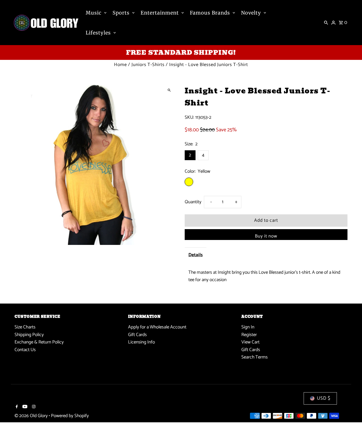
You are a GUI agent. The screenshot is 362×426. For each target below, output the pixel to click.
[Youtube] (24, 407)
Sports (121, 13)
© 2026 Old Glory (32, 416)
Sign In (247, 327)
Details (195, 255)
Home (120, 64)
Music (93, 13)
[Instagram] (33, 407)
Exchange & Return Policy (39, 342)
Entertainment (160, 13)
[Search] (326, 22)
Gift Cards (137, 334)
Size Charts (25, 327)
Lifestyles (98, 33)
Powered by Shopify (70, 416)
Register (249, 334)
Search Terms (254, 357)
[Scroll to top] (351, 413)
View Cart (250, 342)
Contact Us (25, 349)
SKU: (189, 117)
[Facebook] (16, 407)
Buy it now (266, 236)
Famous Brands (210, 13)
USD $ (323, 398)
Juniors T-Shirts (148, 64)
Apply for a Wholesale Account (157, 327)
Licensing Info (141, 342)
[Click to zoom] (169, 90)
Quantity (193, 202)
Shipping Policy (29, 334)
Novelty (251, 13)
